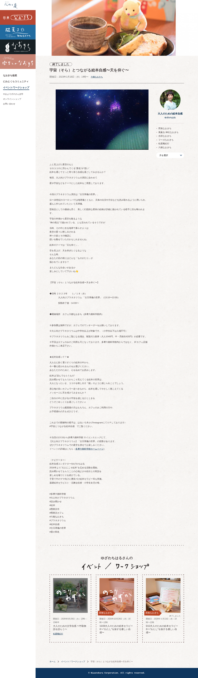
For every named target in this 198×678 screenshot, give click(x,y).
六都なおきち (97, 77)
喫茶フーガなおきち (18, 61)
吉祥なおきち (18, 46)
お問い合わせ (9, 104)
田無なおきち (18, 17)
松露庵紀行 (163, 143)
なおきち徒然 (10, 75)
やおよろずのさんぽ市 (13, 94)
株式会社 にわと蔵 (18, 5)
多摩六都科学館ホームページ (89, 449)
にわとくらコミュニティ (16, 81)
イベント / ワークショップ (73, 661)
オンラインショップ (12, 99)
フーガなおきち (166, 140)
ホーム (53, 661)
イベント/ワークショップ (16, 87)
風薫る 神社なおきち (18, 32)
